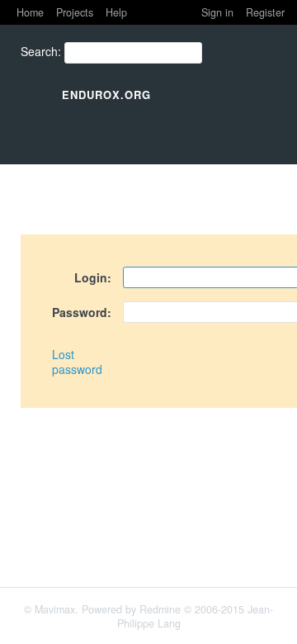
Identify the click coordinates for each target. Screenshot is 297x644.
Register (265, 12)
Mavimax (55, 609)
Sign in (217, 12)
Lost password (77, 361)
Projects (74, 12)
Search (39, 51)
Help (116, 12)
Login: (92, 277)
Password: (81, 312)
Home (30, 12)
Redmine (160, 609)
